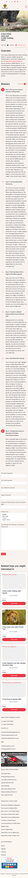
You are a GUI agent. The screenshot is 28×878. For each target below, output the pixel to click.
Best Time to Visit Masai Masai (10, 811)
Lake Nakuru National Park (9, 779)
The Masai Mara (5, 773)
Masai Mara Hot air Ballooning (10, 832)
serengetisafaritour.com (8, 749)
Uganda (3, 849)
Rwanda (3, 855)
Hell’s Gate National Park (8, 789)
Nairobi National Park (7, 783)
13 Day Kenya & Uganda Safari (11, 699)
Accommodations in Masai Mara (10, 823)
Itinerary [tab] (12, 45)
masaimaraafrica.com (7, 746)
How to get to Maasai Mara (9, 808)
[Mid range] (14, 516)
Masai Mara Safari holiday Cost (10, 835)
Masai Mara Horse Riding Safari (10, 817)
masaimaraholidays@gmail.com (10, 732)
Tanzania (3, 852)
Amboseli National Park (8, 776)
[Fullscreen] (25, 765)
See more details (13, 595)
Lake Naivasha (5, 786)
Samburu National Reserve (9, 792)
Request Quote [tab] (22, 45)
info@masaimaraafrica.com (9, 735)
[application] (14, 759)
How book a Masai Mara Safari (10, 814)
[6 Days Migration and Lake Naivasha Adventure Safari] (14, 653)
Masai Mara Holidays (14, 873)
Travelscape (22, 873)
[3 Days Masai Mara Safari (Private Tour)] (14, 617)
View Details (14, 603)
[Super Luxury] (14, 520)
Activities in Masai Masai (8, 820)
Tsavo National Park (7, 795)
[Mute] (22, 765)
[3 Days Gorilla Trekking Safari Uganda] (14, 581)
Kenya (3, 846)
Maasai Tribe (5, 826)
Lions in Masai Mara (7, 829)
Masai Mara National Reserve (13, 61)
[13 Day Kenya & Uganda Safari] (14, 689)
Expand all (20, 84)
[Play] (3, 765)
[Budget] (14, 514)
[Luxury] (14, 518)
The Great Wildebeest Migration (10, 805)
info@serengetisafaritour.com (10, 738)
